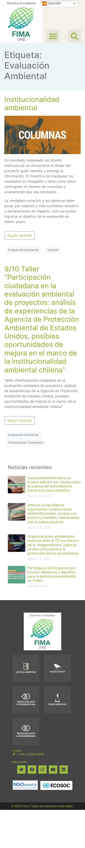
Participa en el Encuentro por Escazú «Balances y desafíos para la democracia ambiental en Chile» (51, 574)
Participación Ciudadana (25, 442)
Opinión (53, 250)
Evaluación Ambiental (23, 250)
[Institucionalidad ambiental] (42, 134)
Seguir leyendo (19, 235)
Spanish (54, 3)
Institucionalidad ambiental (31, 103)
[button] (74, 36)
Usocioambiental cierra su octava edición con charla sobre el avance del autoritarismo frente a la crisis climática (54, 484)
